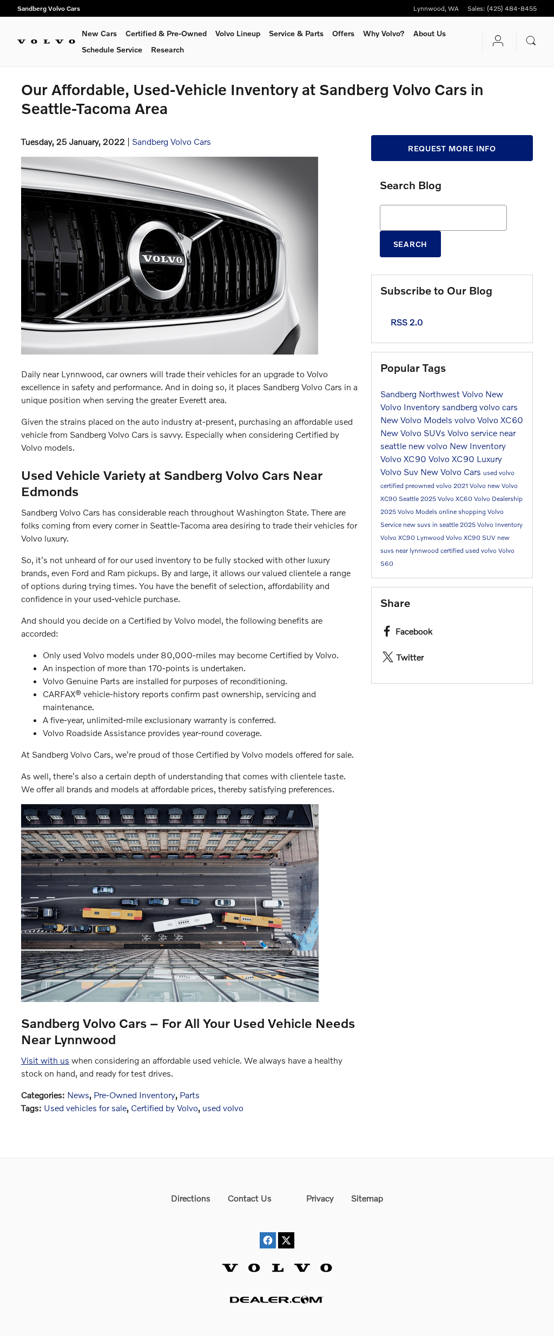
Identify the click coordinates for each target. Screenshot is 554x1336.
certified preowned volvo (416, 486)
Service (296, 33)
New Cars (99, 33)
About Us (429, 33)
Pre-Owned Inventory (134, 1095)
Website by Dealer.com (277, 1299)
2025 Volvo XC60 (447, 499)
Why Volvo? (384, 33)
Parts (190, 1095)
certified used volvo (469, 550)
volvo (465, 420)
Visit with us (45, 1060)
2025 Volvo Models (409, 511)
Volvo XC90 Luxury (465, 458)
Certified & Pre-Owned (166, 33)
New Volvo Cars (451, 471)
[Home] (46, 41)
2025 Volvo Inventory (491, 524)
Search (410, 244)
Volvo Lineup (237, 33)
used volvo (222, 1108)
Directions (190, 1198)
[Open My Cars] (495, 42)
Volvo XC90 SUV (471, 537)
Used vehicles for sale (85, 1108)
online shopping (463, 511)
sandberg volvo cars (480, 407)
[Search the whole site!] (531, 41)
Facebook (413, 631)
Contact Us (250, 1198)
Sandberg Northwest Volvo (432, 394)
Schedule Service (112, 49)
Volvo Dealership (498, 499)
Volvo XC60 (500, 420)
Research (167, 49)
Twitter (410, 657)
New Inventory (478, 445)
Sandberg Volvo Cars (171, 141)
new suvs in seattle (431, 524)
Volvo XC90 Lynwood (413, 537)
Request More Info (452, 148)
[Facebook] (268, 1230)
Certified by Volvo (164, 1108)
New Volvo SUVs (413, 432)
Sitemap (367, 1198)
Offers (343, 33)
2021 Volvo (470, 486)
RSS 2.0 (405, 322)
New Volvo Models (417, 420)
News (78, 1095)
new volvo (429, 445)
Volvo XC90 (404, 458)
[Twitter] (286, 1230)
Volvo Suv (400, 471)
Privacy (320, 1198)
